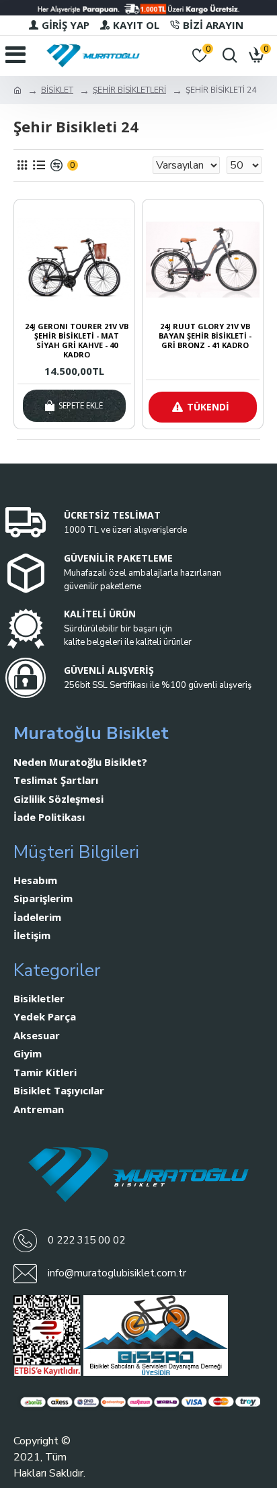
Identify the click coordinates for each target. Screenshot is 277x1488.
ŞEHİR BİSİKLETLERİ (129, 90)
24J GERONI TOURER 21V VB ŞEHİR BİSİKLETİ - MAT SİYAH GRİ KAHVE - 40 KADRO (76, 341)
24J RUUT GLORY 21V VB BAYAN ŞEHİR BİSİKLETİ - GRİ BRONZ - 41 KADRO (205, 336)
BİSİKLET (57, 90)
